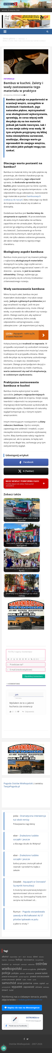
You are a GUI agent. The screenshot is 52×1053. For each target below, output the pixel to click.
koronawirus (29, 960)
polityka (15, 973)
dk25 (24, 957)
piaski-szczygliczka (29, 969)
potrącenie (30, 973)
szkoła (35, 983)
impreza (4, 960)
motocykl (16, 964)
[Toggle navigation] (5, 31)
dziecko (41, 957)
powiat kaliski (41, 973)
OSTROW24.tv (32, 1017)
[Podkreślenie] (14, 659)
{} (34, 659)
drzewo (29, 957)
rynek (34, 980)
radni (24, 980)
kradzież (5, 964)
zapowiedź (28, 986)
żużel (11, 990)
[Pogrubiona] (8, 659)
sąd (47, 983)
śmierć (5, 990)
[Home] (9, 38)
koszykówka (39, 960)
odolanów (31, 964)
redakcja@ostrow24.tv (30, 999)
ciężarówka (13, 957)
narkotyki (24, 964)
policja (6, 973)
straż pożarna (24, 983)
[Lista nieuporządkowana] (22, 659)
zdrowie (38, 987)
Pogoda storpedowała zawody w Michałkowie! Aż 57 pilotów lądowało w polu (29, 915)
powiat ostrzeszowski (39, 976)
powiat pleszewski (8, 979)
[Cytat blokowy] (25, 659)
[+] (37, 659)
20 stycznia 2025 (10, 95)
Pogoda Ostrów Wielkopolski (18, 783)
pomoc (22, 973)
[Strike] (16, 659)
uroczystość (6, 987)
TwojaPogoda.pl (12, 786)
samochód (9, 983)
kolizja (19, 959)
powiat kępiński (24, 977)
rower (29, 979)
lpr (11, 964)
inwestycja (11, 960)
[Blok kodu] (28, 659)
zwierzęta (46, 987)
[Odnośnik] (31, 659)
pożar (18, 979)
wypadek (17, 986)
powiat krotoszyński (10, 976)
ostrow (20, 95)
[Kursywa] (11, 659)
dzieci (35, 956)
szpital (42, 983)
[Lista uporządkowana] (19, 659)
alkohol (5, 956)
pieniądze (41, 969)
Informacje (9, 79)
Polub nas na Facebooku (18, 1026)
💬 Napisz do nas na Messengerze (22, 1007)
